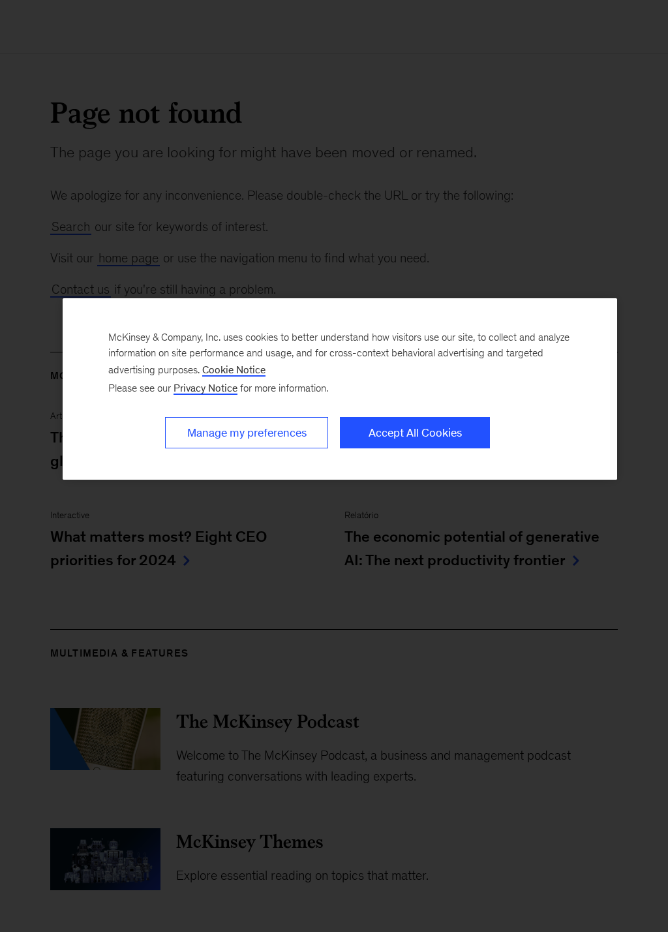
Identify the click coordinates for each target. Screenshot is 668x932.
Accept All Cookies (415, 432)
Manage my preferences (247, 432)
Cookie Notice (234, 369)
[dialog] (340, 389)
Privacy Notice (205, 388)
